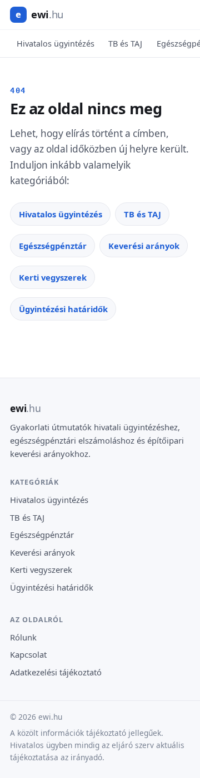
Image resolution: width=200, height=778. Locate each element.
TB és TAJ (125, 43)
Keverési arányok (143, 245)
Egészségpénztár (53, 245)
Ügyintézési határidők (63, 308)
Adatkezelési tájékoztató (56, 672)
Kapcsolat (28, 654)
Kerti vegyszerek (53, 277)
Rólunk (23, 637)
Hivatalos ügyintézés (55, 43)
